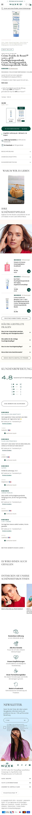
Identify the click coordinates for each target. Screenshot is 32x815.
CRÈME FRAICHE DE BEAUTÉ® (8, 53)
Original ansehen (6, 423)
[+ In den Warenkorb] (29, 271)
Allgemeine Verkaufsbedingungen (11, 808)
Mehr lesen (4, 83)
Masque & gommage (14, 42)
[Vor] (24, 1)
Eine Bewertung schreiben (14, 403)
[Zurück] (7, 1)
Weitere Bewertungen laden (12, 548)
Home (2, 42)
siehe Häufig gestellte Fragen (16, 358)
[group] (16, 634)
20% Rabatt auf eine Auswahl (16, 1)
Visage (6, 42)
